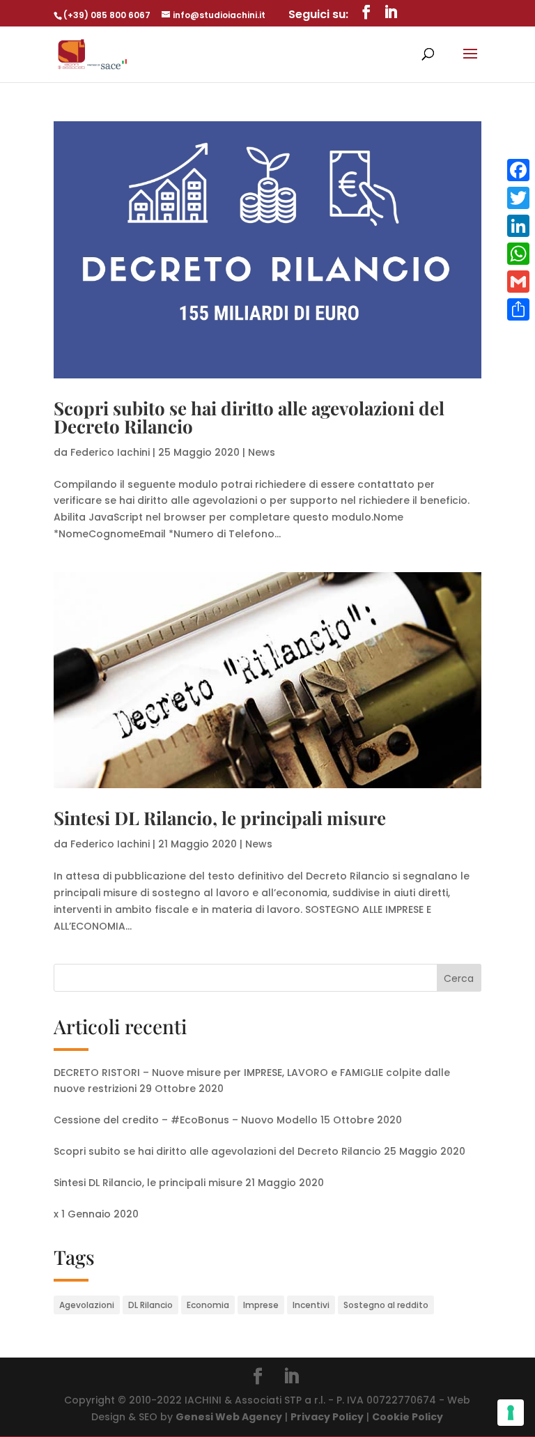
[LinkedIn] (518, 226)
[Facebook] (518, 170)
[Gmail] (518, 281)
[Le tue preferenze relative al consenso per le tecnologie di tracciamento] (510, 1412)
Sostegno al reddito (385, 1305)
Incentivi (311, 1305)
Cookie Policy (407, 1417)
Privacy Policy (327, 1417)
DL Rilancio (150, 1305)
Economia (208, 1305)
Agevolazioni (86, 1305)
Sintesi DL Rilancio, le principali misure (220, 818)
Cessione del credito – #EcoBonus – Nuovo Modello (186, 1120)
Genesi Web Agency (229, 1417)
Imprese (261, 1305)
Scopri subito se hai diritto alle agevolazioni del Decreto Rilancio (249, 417)
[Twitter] (518, 198)
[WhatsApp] (518, 254)
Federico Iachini (110, 452)
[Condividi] (518, 309)
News (261, 452)
